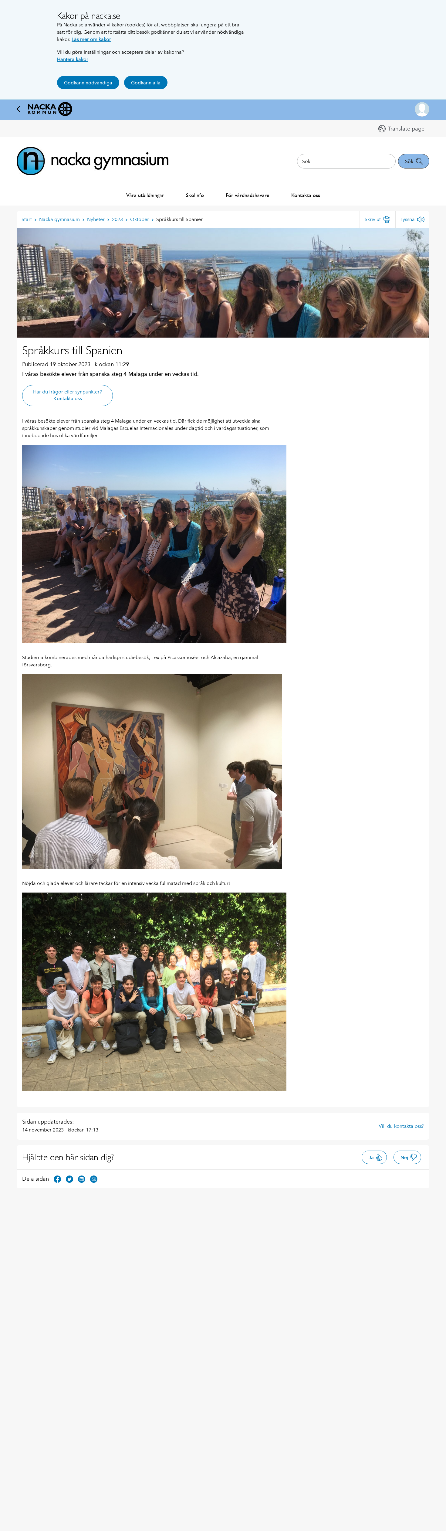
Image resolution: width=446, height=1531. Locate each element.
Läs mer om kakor (91, 39)
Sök (409, 161)
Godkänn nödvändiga (88, 83)
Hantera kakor (72, 59)
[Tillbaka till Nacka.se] (44, 109)
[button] (422, 109)
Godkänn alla (145, 83)
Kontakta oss (305, 195)
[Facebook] (57, 1179)
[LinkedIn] (81, 1179)
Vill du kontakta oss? (401, 1126)
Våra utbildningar (145, 195)
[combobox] (346, 161)
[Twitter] (69, 1179)
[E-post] (93, 1179)
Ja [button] (371, 1157)
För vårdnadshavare (247, 195)
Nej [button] (404, 1157)
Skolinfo (195, 195)
